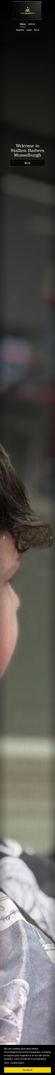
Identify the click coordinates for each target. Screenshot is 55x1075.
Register (20, 29)
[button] (4, 537)
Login (29, 29)
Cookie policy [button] (17, 1062)
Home (23, 23)
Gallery (31, 23)
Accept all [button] (27, 1070)
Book (36, 29)
